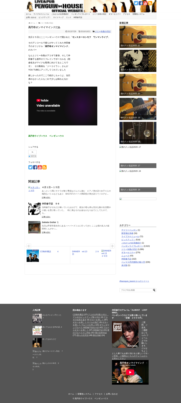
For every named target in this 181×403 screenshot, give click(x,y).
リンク (68, 17)
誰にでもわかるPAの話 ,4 (52, 327)
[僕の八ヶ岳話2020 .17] (137, 157)
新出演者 (97, 335)
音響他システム (138, 14)
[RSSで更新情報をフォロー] (150, 4)
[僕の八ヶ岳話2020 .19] (137, 109)
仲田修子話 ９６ (51, 203)
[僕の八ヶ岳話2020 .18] (137, 133)
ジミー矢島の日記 (99, 14)
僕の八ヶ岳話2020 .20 (130, 94)
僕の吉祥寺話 (101, 333)
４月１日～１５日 (51, 187)
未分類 (124, 265)
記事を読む (46, 197)
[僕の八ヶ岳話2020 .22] (137, 37)
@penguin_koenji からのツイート (134, 281)
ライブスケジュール (41, 14)
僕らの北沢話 (83, 335)
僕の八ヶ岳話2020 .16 (130, 190)
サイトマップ (58, 17)
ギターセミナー (115, 14)
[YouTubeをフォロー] (145, 4)
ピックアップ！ (45, 17)
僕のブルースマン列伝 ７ (52, 351)
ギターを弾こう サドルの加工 (86, 322)
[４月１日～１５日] (34, 192)
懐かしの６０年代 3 (50, 363)
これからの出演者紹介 (60, 14)
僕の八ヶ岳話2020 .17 (130, 166)
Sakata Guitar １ (50, 222)
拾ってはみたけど (49, 339)
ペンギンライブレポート (80, 14)
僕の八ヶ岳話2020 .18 (130, 142)
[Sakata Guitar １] (34, 227)
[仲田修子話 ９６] (34, 209)
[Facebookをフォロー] (141, 4)
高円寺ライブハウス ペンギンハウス (91, 398)
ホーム (28, 14)
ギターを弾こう (97, 320)
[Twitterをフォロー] (136, 4)
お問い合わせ (31, 17)
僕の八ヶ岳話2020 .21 (130, 70)
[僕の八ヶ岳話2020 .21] (137, 61)
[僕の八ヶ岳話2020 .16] (137, 181)
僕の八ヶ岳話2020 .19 (130, 118)
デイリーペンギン (129, 230)
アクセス (126, 14)
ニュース (125, 256)
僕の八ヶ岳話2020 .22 (130, 45)
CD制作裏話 (78, 315)
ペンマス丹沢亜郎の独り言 (133, 262)
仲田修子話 (78, 17)
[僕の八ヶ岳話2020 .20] (137, 85)
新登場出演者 (127, 233)
